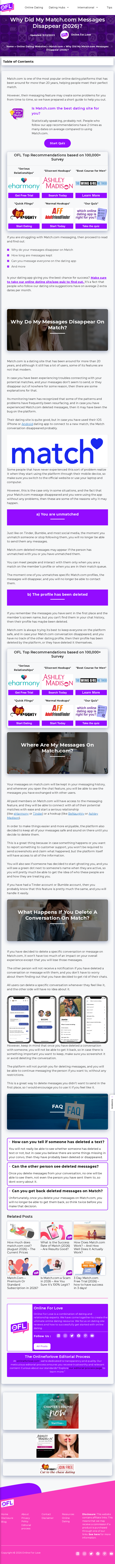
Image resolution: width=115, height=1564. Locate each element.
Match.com (56, 46)
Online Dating (34, 7)
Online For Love (81, 34)
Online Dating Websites (32, 46)
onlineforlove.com (28, 1361)
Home (10, 46)
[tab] (57, 1149)
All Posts (42, 1346)
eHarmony (21, 813)
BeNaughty (76, 813)
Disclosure (7, 1518)
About (25, 1514)
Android (27, 424)
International (86, 7)
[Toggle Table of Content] (57, 61)
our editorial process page (85, 1368)
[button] (112, 1103)
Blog (4, 1521)
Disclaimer (48, 1518)
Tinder (37, 813)
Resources (68, 1514)
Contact (46, 1514)
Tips (109, 7)
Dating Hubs (57, 7)
